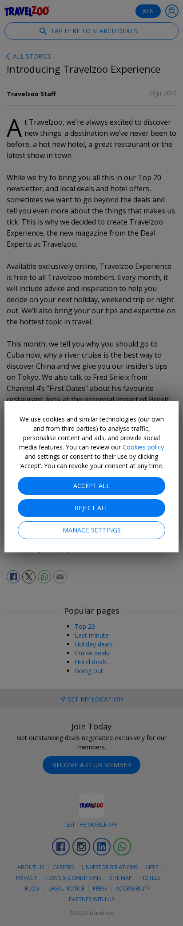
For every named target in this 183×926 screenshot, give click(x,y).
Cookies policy (143, 447)
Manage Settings (92, 530)
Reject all (91, 508)
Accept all (91, 485)
